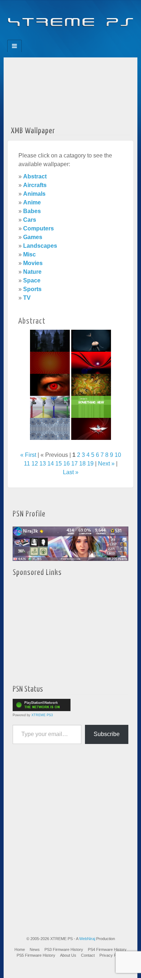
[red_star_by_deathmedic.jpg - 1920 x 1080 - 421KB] (50, 362)
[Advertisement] (70, 89)
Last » (70, 472)
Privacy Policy (111, 955)
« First (28, 455)
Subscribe (107, 734)
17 (74, 463)
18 (82, 463)
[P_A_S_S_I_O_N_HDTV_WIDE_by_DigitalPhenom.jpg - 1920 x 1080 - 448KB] (91, 428)
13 (42, 463)
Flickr (65, 37)
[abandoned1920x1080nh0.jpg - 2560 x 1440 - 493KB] (50, 340)
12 (34, 463)
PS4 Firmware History (107, 949)
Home (19, 949)
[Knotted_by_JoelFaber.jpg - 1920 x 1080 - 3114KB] (50, 428)
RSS (94, 37)
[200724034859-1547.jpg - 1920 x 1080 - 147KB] (91, 406)
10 (118, 455)
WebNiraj (87, 938)
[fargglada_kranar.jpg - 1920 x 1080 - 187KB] (50, 406)
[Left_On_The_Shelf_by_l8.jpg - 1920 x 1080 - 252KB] (91, 340)
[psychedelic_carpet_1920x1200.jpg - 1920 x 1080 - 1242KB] (91, 384)
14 (50, 463)
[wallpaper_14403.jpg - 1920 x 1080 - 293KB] (91, 362)
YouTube (85, 37)
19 (90, 463)
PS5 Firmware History (36, 955)
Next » (106, 463)
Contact (88, 955)
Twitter (75, 37)
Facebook (46, 37)
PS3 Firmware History (63, 949)
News (35, 949)
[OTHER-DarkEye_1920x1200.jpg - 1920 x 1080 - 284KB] (50, 384)
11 (27, 463)
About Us (68, 955)
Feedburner (55, 37)
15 (58, 463)
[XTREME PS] (70, 18)
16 (66, 463)
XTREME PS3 (42, 715)
